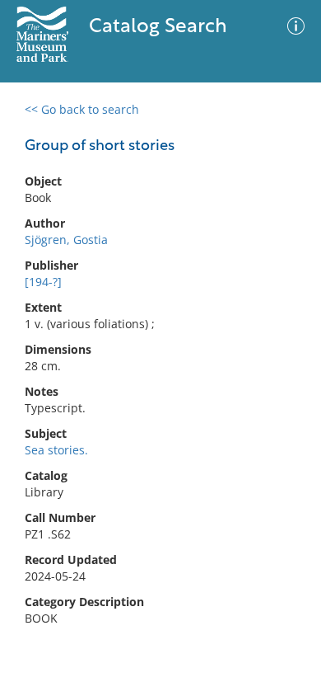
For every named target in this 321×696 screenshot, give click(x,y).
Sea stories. (56, 450)
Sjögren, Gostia (66, 239)
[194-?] (43, 281)
